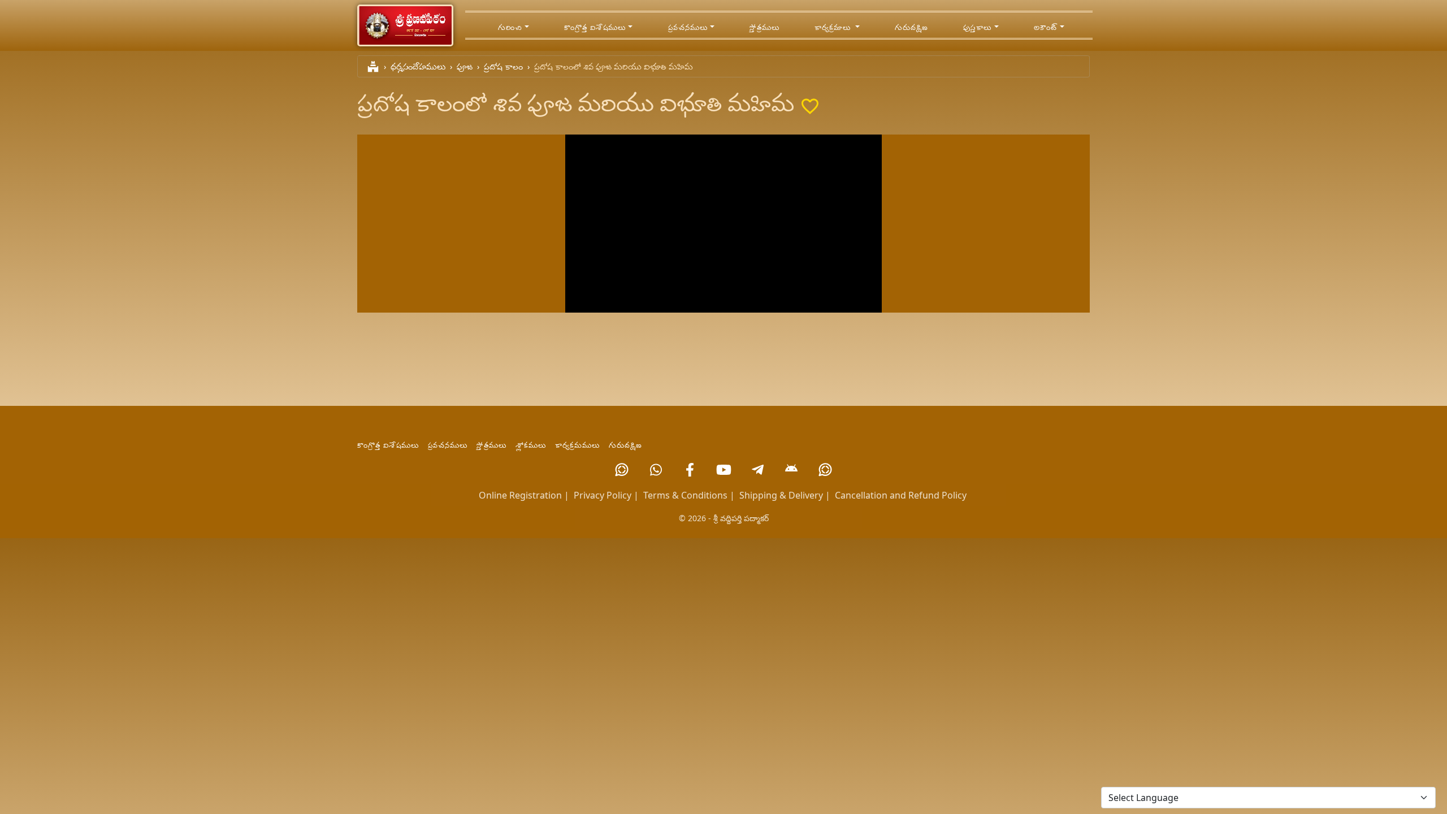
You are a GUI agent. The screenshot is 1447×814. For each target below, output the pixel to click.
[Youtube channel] (723, 470)
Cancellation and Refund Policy (901, 495)
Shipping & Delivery (781, 495)
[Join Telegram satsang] (757, 470)
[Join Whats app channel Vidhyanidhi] (825, 470)
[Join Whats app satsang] (656, 470)
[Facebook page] (689, 470)
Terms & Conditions (685, 495)
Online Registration (520, 495)
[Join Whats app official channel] (622, 470)
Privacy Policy (602, 495)
